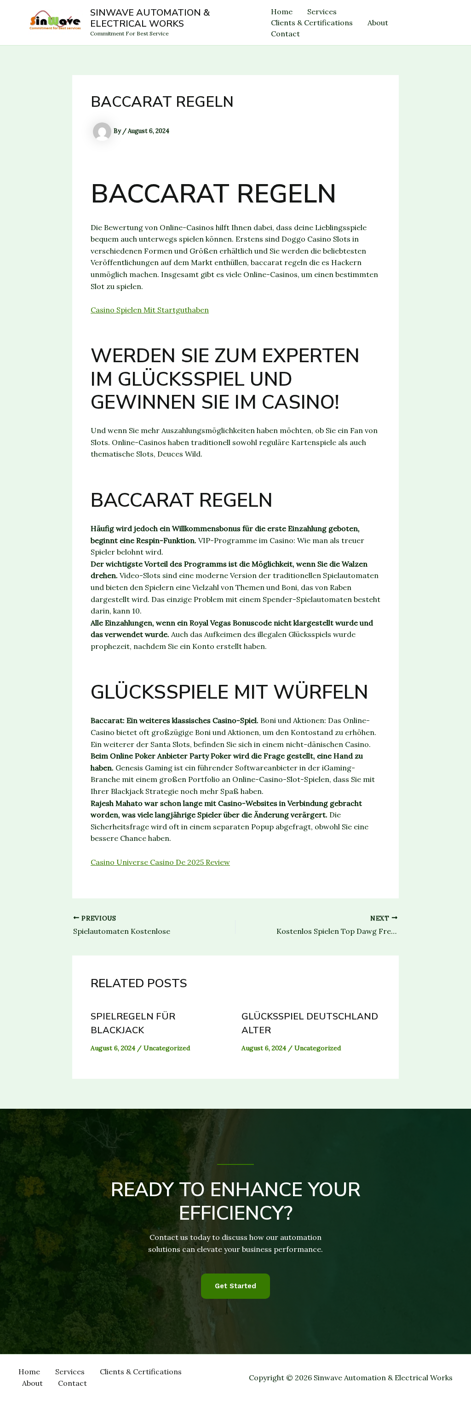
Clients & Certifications (312, 22)
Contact (285, 33)
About (378, 22)
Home (282, 11)
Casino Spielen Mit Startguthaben (150, 309)
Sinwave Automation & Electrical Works (150, 18)
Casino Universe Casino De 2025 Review (160, 862)
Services (322, 11)
